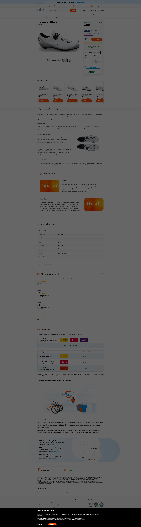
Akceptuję (52, 524)
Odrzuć (45, 524)
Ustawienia (39, 524)
